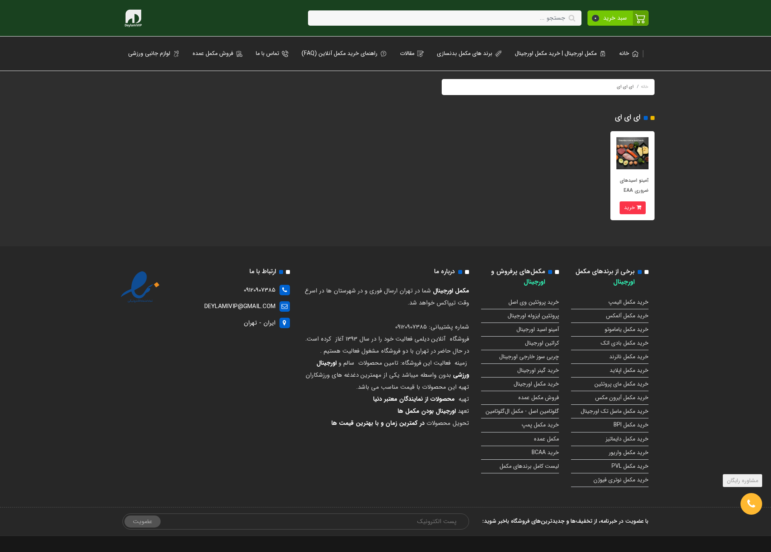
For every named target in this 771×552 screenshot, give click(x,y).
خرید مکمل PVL (630, 466)
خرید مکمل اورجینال (536, 384)
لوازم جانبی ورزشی (149, 53)
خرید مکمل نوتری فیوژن (621, 479)
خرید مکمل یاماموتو (627, 329)
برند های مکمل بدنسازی (464, 53)
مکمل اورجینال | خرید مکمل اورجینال (556, 53)
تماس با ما (267, 53)
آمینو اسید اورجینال (537, 329)
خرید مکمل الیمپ (628, 302)
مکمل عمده (546, 438)
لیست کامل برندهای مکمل (529, 466)
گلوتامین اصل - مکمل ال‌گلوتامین (522, 411)
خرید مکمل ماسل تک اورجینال (615, 411)
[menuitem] (626, 53)
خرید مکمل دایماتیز (627, 438)
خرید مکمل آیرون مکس (622, 397)
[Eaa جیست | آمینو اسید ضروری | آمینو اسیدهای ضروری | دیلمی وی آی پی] (632, 153)
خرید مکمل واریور (629, 452)
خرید (630, 207)
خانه (624, 53)
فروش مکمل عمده (213, 53)
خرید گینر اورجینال (538, 370)
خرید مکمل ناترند (629, 356)
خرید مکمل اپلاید (629, 370)
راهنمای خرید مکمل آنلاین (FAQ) (339, 53)
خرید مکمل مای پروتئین (621, 384)
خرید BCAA (545, 452)
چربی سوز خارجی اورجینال (529, 356)
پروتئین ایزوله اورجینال (533, 315)
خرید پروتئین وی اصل (533, 302)
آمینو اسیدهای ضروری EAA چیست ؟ (634, 190)
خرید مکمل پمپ (540, 424)
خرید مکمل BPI (631, 424)
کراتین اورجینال (542, 343)
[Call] (751, 504)
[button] (618, 18)
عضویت (142, 521)
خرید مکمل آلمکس (627, 315)
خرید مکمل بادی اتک (625, 343)
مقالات (407, 53)
